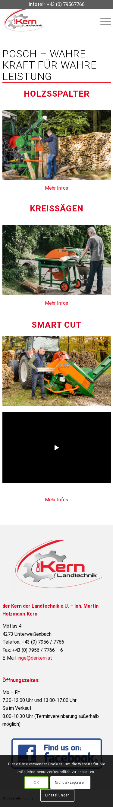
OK (36, 782)
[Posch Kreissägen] (56, 260)
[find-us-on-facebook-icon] (56, 753)
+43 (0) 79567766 (65, 4)
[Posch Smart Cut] (56, 371)
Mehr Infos (56, 188)
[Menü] (102, 21)
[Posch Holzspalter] (56, 145)
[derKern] (45, 21)
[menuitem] (102, 21)
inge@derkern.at (35, 658)
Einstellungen (57, 795)
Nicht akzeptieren (70, 782)
